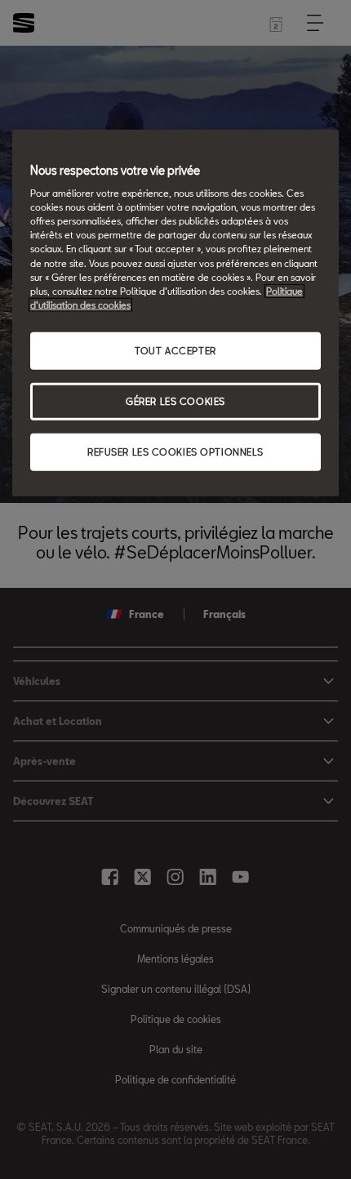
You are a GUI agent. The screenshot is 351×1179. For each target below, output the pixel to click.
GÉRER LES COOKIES (175, 400)
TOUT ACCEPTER (175, 350)
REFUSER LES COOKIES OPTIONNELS (175, 451)
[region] (175, 312)
